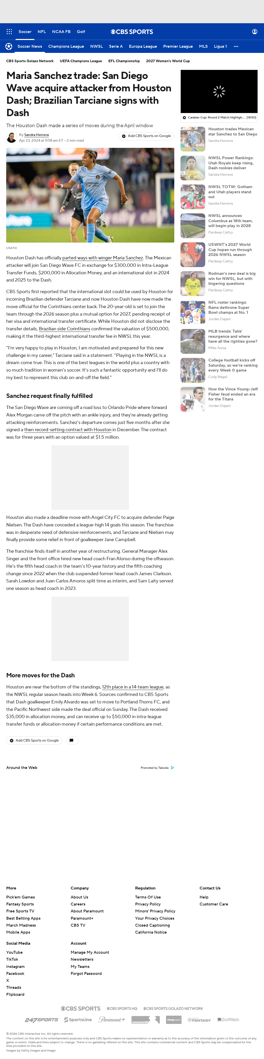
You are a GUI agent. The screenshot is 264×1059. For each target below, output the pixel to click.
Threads (13, 987)
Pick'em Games (20, 897)
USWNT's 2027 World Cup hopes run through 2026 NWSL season (230, 249)
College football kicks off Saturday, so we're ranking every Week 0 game (233, 365)
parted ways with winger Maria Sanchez (102, 258)
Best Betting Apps (23, 918)
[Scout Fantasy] (199, 1019)
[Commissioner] (145, 1018)
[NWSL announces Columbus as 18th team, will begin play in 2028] (192, 225)
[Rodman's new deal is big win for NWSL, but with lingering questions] (192, 283)
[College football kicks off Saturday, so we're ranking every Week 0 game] (192, 370)
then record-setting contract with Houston (67, 430)
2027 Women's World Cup (168, 61)
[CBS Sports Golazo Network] (173, 1007)
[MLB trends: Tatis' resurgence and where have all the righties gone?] (192, 341)
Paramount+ (82, 918)
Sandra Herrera (36, 135)
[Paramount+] (111, 1018)
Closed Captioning (152, 920)
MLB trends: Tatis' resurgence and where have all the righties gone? (233, 336)
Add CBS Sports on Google (149, 136)
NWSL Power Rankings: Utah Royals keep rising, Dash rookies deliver (231, 162)
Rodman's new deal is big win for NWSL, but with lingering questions (232, 278)
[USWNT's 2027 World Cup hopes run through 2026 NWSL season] (192, 254)
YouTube (14, 952)
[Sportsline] (78, 1019)
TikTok (12, 959)
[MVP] (174, 1017)
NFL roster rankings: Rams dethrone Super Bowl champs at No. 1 (228, 307)
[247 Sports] (41, 1018)
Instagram (15, 966)
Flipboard (15, 994)
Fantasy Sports (20, 904)
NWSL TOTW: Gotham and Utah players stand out (230, 191)
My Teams (80, 966)
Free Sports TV (20, 911)
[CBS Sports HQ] (122, 1007)
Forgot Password (86, 973)
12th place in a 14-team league (132, 687)
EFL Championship (124, 61)
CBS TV (78, 925)
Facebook (15, 973)
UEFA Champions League (81, 61)
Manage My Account (90, 952)
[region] (219, 91)
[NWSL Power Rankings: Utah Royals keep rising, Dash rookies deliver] (192, 168)
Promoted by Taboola (155, 768)
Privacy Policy (148, 904)
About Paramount (87, 911)
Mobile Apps (18, 932)
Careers (78, 904)
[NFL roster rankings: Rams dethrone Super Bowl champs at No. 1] (192, 312)
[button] (9, 31)
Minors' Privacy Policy (155, 911)
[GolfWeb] (228, 1019)
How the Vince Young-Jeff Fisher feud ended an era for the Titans (233, 394)
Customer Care (214, 904)
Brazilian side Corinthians (64, 329)
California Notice (151, 927)
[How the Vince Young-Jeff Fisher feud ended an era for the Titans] (192, 399)
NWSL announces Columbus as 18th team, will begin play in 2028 (230, 220)
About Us (79, 897)
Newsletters (82, 959)
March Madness (21, 925)
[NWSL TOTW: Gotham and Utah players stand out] (192, 196)
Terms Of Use (148, 897)
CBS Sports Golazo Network (30, 61)
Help (204, 897)
